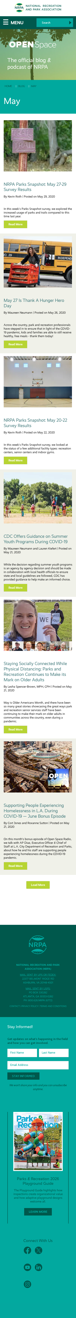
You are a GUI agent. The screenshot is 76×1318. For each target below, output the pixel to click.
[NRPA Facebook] (27, 1253)
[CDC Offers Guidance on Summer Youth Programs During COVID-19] (38, 522)
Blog (21, 86)
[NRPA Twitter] (38, 1253)
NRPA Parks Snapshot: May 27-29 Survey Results (35, 187)
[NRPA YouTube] (27, 1270)
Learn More (38, 1211)
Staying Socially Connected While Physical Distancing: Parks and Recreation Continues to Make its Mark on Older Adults (35, 671)
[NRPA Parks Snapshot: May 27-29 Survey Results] (38, 170)
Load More (38, 885)
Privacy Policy (29, 1006)
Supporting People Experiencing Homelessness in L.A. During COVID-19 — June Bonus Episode (35, 811)
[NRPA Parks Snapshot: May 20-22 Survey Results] (38, 406)
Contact (15, 1006)
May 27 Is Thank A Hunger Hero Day (34, 303)
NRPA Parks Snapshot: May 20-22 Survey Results (35, 423)
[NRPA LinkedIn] (38, 1270)
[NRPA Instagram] (27, 1287)
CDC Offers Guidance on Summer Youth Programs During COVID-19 (36, 539)
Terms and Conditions (53, 1006)
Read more (15, 224)
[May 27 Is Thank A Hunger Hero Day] (38, 286)
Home (8, 86)
